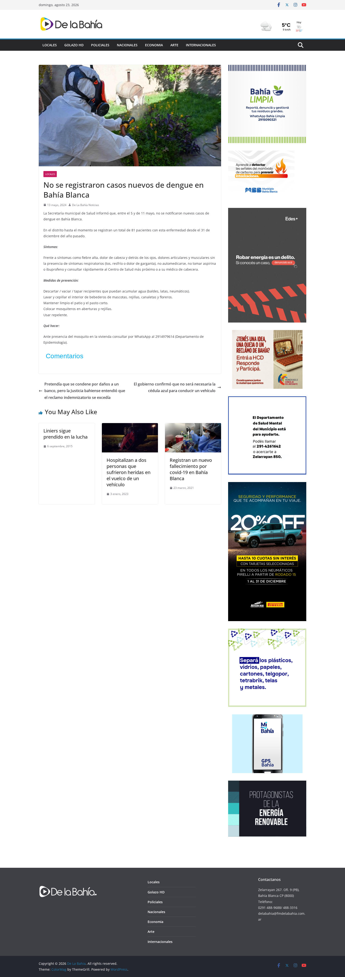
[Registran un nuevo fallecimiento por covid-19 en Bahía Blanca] (193, 426)
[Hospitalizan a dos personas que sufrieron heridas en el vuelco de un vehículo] (130, 426)
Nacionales (127, 45)
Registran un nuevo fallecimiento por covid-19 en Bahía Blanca (191, 469)
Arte (174, 45)
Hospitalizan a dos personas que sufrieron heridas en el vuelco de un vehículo (128, 472)
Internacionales (201, 45)
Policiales (100, 45)
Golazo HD (74, 45)
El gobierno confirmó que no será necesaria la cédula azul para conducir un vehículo (174, 387)
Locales (49, 45)
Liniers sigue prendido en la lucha (65, 434)
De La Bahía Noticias (85, 205)
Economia (154, 45)
